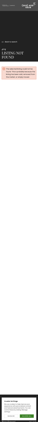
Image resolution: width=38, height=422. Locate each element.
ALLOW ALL (26, 416)
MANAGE (11, 416)
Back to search (11, 42)
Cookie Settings (11, 401)
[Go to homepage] (11, 5)
